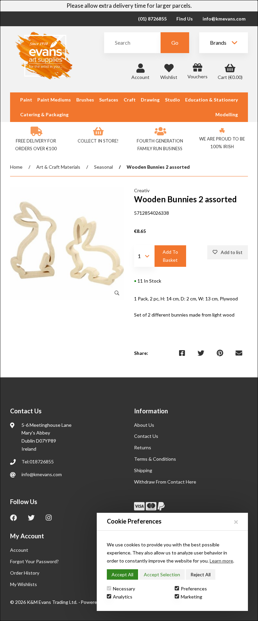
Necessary (124, 588)
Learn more (221, 561)
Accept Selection (162, 574)
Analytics (122, 596)
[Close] (236, 522)
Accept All (122, 574)
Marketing (191, 596)
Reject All (200, 574)
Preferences (194, 588)
